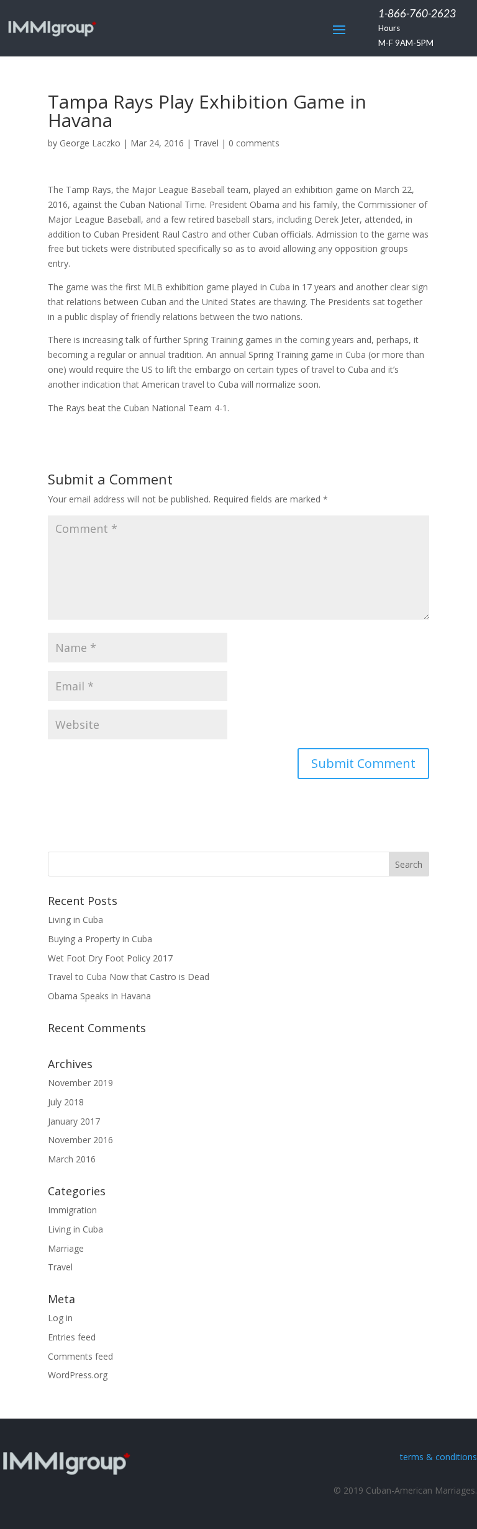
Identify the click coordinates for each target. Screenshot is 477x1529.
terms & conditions (438, 1457)
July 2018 (66, 1102)
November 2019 (80, 1083)
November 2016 (80, 1140)
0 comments (254, 143)
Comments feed (80, 1356)
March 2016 (72, 1159)
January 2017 (74, 1121)
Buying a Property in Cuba (100, 939)
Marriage (66, 1248)
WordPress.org (77, 1375)
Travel (206, 143)
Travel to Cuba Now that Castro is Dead (128, 977)
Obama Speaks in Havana (99, 996)
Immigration (72, 1210)
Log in (60, 1318)
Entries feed (72, 1337)
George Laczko (90, 143)
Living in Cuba (75, 919)
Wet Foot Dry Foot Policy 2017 (110, 958)
